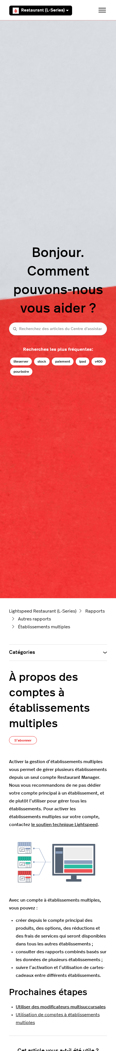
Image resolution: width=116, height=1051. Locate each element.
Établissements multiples (44, 627)
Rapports (95, 611)
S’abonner (23, 740)
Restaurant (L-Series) (43, 10)
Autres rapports (34, 619)
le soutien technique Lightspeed (64, 824)
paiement (62, 361)
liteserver (21, 361)
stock (41, 361)
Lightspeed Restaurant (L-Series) (42, 611)
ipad (82, 361)
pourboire (21, 371)
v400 (98, 361)
